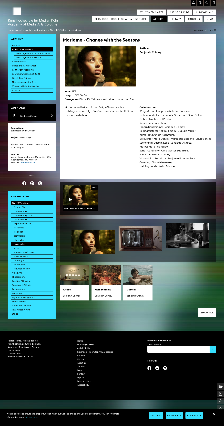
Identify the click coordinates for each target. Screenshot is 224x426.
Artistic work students (36, 30)
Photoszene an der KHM (24, 82)
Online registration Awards (28, 57)
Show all (207, 312)
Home (11, 30)
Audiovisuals (205, 12)
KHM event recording (23, 70)
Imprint (80, 377)
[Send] (213, 349)
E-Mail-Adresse (154, 344)
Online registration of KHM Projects (32, 53)
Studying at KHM (85, 344)
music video (75, 30)
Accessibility (83, 385)
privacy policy (32, 417)
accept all (194, 415)
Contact (81, 374)
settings (156, 415)
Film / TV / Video (58, 30)
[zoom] (93, 242)
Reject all (174, 415)
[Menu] (220, 12)
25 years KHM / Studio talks (25, 86)
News (210, 19)
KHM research (19, 61)
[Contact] (200, 3)
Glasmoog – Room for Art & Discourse (120, 19)
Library (176, 19)
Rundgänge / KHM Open (24, 65)
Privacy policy (84, 381)
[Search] (207, 3)
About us (194, 19)
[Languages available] (193, 3)
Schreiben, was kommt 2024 (26, 74)
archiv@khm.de (27, 162)
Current (81, 366)
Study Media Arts (151, 12)
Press (79, 370)
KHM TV (16, 90)
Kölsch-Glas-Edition (21, 78)
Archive (158, 19)
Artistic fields (179, 12)
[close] (214, 414)
